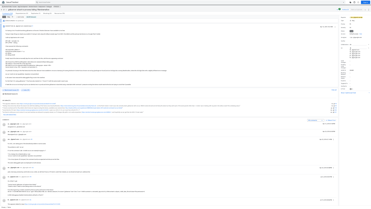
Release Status (343, 77)
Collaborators (345, 44)
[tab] (7, 13)
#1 (32, 26)
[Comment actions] (333, 139)
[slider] (339, 110)
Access (343, 34)
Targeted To (344, 83)
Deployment (42, 6)
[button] (355, 21)
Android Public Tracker (10, 6)
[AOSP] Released (31, 17)
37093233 (56, 6)
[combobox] (190, 2)
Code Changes (343, 61)
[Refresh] (4, 10)
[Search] (37, 2)
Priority (343, 24)
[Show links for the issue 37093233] (60, 7)
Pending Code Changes (343, 66)
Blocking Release (343, 73)
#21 (335, 112)
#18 (335, 108)
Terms (9, 207)
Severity (343, 27)
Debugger (49, 6)
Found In (343, 80)
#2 (31, 139)
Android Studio (33, 6)
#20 (335, 110)
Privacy (4, 207)
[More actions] (368, 9)
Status (343, 31)
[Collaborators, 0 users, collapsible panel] (359, 44)
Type (342, 20)
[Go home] (1, 10)
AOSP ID (343, 70)
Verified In (344, 86)
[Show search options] (343, 2)
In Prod (343, 89)
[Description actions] (335, 26)
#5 (336, 103)
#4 (30, 176)
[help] (354, 2)
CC (342, 48)
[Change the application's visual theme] (350, 2)
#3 (33, 167)
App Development (23, 6)
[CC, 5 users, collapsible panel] (359, 48)
